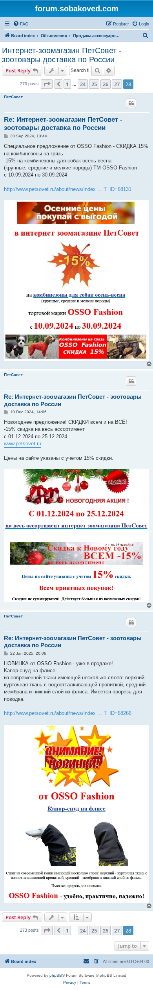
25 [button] (94, 84)
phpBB (55, 975)
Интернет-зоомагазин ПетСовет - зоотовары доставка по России (62, 55)
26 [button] (105, 84)
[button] (47, 84)
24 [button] (83, 84)
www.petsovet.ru (22, 443)
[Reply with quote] (131, 103)
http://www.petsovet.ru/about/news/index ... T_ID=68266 (67, 713)
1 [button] (67, 84)
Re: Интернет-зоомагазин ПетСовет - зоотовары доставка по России (63, 123)
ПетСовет (13, 97)
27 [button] (117, 84)
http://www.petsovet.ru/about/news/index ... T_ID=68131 (67, 189)
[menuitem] (21, 24)
